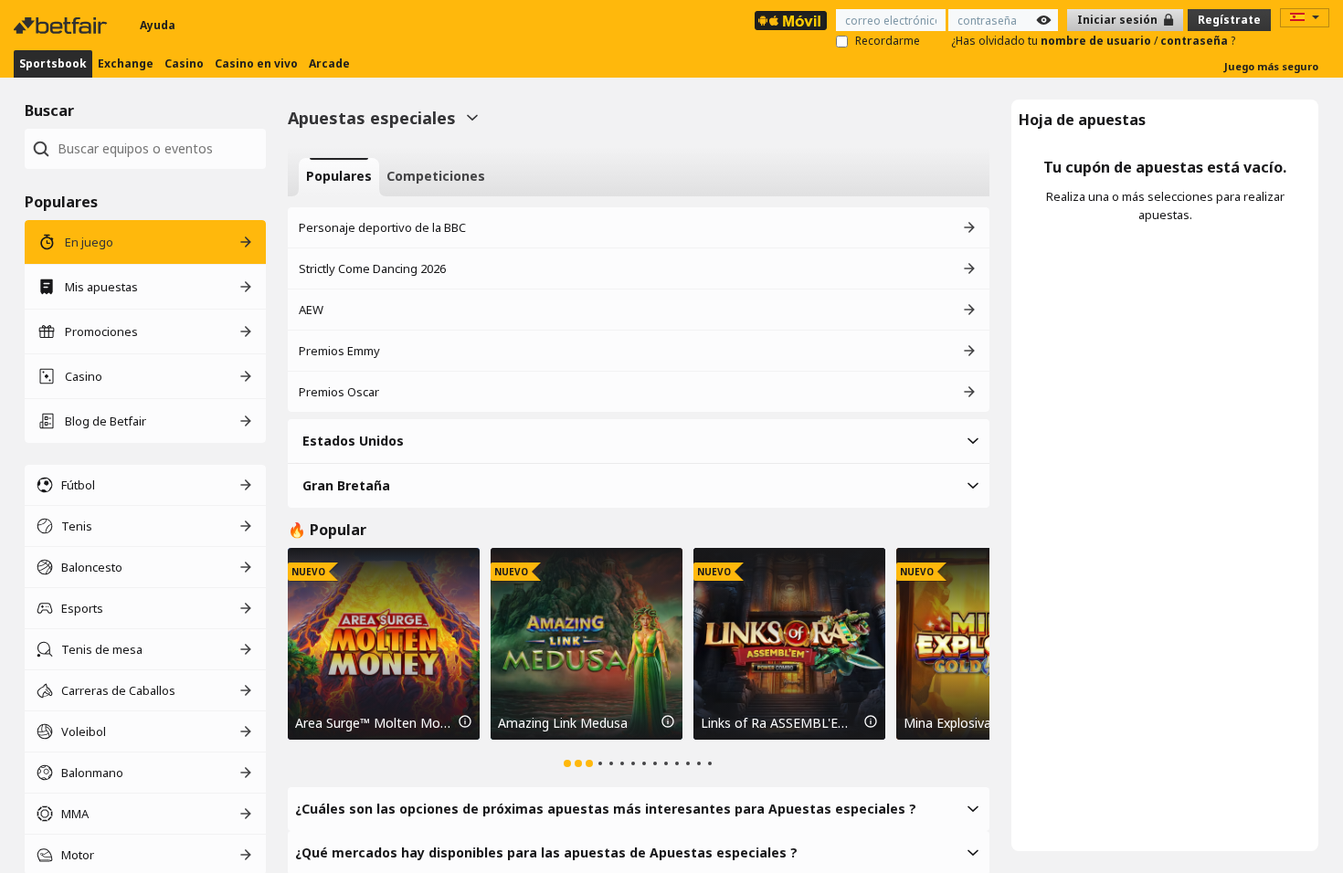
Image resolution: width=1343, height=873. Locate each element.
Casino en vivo (256, 63)
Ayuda (157, 25)
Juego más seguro (1271, 66)
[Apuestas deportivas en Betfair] (791, 20)
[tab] (339, 177)
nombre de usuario (1097, 40)
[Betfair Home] (62, 25)
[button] (638, 441)
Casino (184, 63)
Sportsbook (53, 63)
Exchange (125, 63)
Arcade (329, 63)
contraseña (1195, 40)
